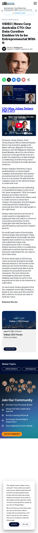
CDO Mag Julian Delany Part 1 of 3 (17, 110)
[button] (11, 369)
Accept (14, 524)
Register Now (10, 349)
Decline (25, 524)
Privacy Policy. (19, 505)
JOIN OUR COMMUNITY (13, 434)
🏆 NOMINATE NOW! (19, 13)
